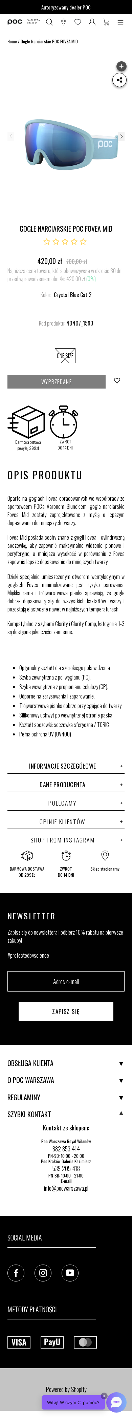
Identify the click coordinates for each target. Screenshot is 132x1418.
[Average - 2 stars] (55, 242)
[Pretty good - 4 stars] (74, 242)
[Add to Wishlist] (118, 382)
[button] (121, 136)
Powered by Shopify (66, 1389)
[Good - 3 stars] (65, 242)
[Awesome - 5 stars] (83, 242)
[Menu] (120, 21)
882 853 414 (66, 1148)
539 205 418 (66, 1168)
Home (12, 41)
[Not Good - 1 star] (46, 242)
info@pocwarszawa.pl (66, 1188)
